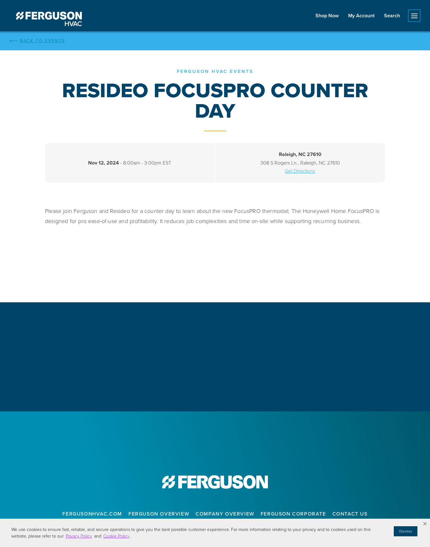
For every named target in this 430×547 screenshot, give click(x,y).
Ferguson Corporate (293, 513)
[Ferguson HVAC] (49, 19)
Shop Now (327, 15)
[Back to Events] (215, 40)
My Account (361, 15)
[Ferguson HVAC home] (215, 482)
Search (392, 15)
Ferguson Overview (158, 513)
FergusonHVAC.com (92, 513)
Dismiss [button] (405, 531)
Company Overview (224, 513)
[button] (425, 523)
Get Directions (300, 171)
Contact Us (350, 513)
